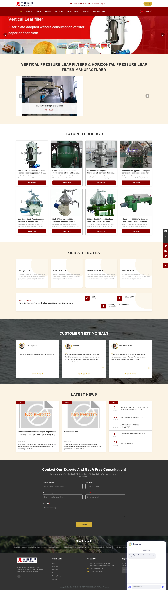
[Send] (163, 587)
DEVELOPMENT (59, 271)
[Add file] (129, 587)
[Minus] (163, 544)
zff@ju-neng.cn (100, 3)
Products (29, 11)
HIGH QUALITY (24, 271)
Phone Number (48, 493)
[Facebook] (19, 576)
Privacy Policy (56, 576)
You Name (89, 482)
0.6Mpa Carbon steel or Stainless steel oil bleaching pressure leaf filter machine (31, 173)
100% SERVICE (128, 271)
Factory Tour (59, 11)
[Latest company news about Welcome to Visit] (84, 414)
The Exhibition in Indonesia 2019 (131, 417)
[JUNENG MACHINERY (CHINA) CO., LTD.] (25, 3)
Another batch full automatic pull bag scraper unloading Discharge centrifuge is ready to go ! (37, 433)
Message (46, 503)
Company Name (49, 482)
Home (20, 11)
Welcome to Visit (71, 432)
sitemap (54, 579)
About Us (48, 11)
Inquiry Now (32, 182)
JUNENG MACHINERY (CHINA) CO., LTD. (85, 587)
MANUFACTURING (95, 271)
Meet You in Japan (126, 443)
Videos (38, 11)
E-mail (88, 493)
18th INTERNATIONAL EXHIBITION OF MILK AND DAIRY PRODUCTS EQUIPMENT (134, 410)
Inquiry (147, 3)
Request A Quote (99, 11)
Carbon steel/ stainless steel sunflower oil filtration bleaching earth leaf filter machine (65, 173)
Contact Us (85, 11)
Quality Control (72, 11)
